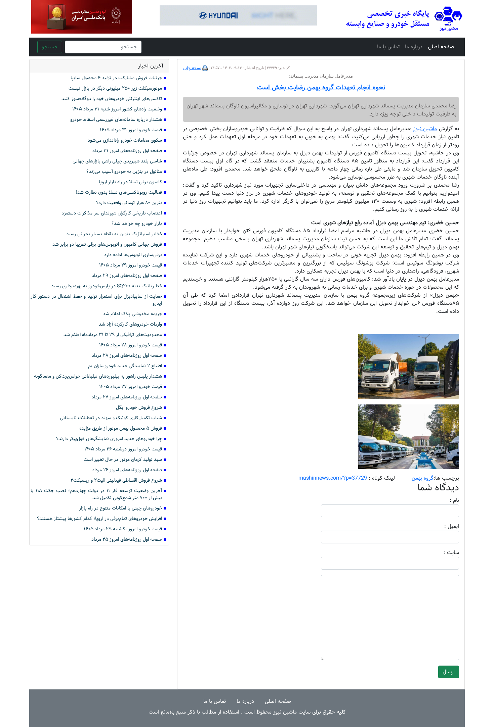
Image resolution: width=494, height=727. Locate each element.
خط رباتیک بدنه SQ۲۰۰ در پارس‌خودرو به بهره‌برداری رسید (106, 286)
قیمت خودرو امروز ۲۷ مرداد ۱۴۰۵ (130, 387)
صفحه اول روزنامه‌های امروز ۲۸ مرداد (127, 355)
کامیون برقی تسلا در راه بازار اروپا (130, 182)
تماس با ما (388, 46)
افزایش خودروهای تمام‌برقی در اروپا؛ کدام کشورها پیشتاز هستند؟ (99, 519)
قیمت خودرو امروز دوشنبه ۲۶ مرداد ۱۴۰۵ (123, 449)
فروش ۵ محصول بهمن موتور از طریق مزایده (120, 428)
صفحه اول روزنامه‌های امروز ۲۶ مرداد (127, 470)
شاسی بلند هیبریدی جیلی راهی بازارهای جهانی (117, 161)
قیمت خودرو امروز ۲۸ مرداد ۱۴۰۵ (130, 345)
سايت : (444, 553)
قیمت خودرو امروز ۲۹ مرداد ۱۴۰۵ (130, 265)
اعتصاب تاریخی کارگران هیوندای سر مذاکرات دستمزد (112, 213)
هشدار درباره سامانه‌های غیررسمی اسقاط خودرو (116, 120)
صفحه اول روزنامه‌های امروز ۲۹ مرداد (127, 276)
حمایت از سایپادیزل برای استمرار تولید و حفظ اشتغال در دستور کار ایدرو (96, 300)
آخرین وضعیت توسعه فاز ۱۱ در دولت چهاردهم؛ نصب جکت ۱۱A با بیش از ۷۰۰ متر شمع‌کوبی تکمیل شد (96, 494)
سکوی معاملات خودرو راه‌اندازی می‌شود (125, 140)
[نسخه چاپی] (205, 68)
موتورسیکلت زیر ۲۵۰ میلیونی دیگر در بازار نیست (115, 88)
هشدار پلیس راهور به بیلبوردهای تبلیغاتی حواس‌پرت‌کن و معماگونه (98, 376)
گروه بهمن (423, 478)
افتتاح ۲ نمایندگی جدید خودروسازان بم (125, 366)
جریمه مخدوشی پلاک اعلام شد (132, 314)
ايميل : (443, 527)
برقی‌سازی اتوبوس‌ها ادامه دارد (133, 255)
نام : (444, 500)
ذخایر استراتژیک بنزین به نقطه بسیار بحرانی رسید (114, 234)
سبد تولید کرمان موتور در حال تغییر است (123, 460)
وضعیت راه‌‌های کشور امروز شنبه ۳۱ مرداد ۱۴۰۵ (117, 109)
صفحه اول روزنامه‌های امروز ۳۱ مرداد (127, 151)
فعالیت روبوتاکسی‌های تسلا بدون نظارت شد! (119, 192)
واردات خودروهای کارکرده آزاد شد (130, 324)
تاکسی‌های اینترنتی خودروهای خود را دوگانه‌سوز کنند (111, 99)
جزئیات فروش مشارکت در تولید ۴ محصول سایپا (116, 78)
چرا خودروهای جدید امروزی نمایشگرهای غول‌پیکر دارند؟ (109, 439)
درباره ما (413, 46)
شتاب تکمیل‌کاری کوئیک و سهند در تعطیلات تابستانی (111, 418)
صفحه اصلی (441, 46)
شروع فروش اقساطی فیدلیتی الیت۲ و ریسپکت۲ (116, 480)
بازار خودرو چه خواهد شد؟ (137, 224)
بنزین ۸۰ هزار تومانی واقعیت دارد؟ (129, 203)
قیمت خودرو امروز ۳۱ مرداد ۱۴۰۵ (131, 130)
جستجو (50, 46)
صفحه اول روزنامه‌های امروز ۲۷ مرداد (127, 397)
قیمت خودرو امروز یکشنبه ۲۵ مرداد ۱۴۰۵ (123, 529)
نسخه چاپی (192, 68)
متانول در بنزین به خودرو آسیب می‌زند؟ (124, 172)
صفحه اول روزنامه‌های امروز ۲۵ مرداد (126, 539)
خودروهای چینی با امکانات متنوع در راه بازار (120, 508)
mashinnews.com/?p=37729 (332, 478)
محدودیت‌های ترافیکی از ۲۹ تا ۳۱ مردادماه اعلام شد (113, 335)
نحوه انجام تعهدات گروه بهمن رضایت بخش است (321, 87)
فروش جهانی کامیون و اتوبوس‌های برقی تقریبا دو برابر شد (107, 244)
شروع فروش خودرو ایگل (139, 407)
